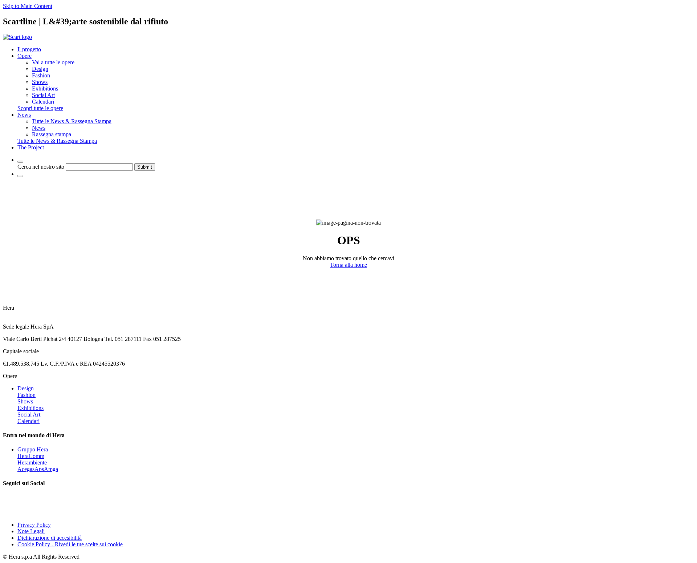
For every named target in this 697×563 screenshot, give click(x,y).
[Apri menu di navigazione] (20, 176)
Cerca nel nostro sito (40, 167)
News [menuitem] (24, 115)
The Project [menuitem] (30, 147)
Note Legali (31, 531)
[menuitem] (53, 62)
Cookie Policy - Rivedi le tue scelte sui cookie (70, 544)
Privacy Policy (34, 525)
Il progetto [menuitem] (29, 49)
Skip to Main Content (27, 6)
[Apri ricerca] (20, 162)
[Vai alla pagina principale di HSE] (17, 37)
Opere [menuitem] (24, 56)
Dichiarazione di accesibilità (49, 538)
